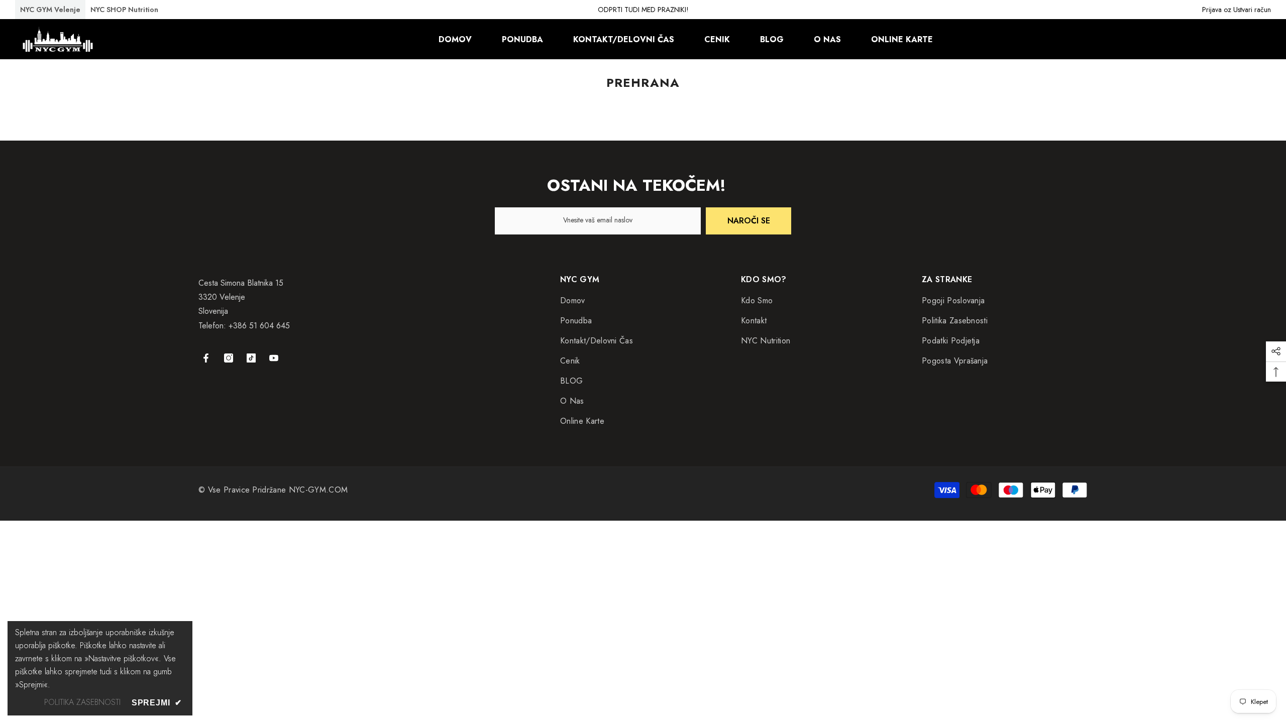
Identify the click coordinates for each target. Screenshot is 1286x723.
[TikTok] (251, 358)
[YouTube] (273, 358)
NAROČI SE (748, 220)
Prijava (1212, 10)
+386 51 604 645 (259, 325)
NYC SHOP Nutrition (124, 10)
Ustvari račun (1252, 10)
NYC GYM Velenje (50, 10)
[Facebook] (205, 358)
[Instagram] (228, 358)
